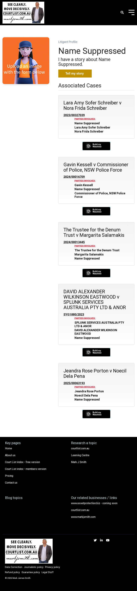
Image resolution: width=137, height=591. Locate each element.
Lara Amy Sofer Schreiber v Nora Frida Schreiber (92, 105)
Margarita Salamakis (89, 254)
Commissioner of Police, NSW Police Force (100, 195)
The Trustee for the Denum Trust (97, 250)
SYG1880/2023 (73, 314)
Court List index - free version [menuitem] (22, 462)
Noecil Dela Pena (86, 395)
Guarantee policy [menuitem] (31, 572)
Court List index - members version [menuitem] (25, 469)
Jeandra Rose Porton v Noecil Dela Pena (94, 373)
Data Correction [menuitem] (13, 567)
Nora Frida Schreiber (89, 131)
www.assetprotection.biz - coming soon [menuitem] (94, 503)
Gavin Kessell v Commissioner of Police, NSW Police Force (95, 167)
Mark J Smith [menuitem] (78, 462)
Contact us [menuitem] (11, 482)
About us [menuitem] (10, 455)
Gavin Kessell (84, 185)
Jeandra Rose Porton (89, 391)
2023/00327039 (74, 115)
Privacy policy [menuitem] (52, 567)
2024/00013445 (74, 242)
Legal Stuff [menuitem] (48, 572)
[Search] (122, 12)
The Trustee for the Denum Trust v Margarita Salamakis (93, 232)
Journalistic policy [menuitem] (33, 567)
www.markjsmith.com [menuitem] (83, 516)
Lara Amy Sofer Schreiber (92, 127)
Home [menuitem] (8, 448)
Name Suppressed (87, 123)
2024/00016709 (74, 176)
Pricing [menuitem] (9, 475)
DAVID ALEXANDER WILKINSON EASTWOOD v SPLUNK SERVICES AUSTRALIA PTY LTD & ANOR (94, 299)
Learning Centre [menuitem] (80, 455)
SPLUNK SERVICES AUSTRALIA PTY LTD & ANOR (99, 324)
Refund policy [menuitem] (12, 572)
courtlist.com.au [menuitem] (80, 448)
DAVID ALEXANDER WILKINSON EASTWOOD (96, 332)
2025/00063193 (74, 383)
